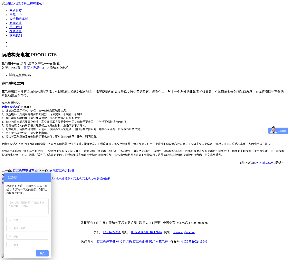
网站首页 (15, 10)
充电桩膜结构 (10, 106)
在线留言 (15, 31)
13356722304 (112, 232)
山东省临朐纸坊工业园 (146, 232)
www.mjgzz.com (264, 162)
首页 (27, 67)
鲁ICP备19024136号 (193, 241)
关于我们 (15, 27)
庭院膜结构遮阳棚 (61, 170)
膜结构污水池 (73, 178)
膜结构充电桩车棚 (25, 170)
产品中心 (15, 14)
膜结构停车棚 (18, 19)
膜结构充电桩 (56, 178)
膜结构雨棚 (140, 241)
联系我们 (15, 35)
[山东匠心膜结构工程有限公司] (23, 3)
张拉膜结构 (124, 241)
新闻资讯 (15, 23)
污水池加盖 (89, 178)
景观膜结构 (103, 178)
